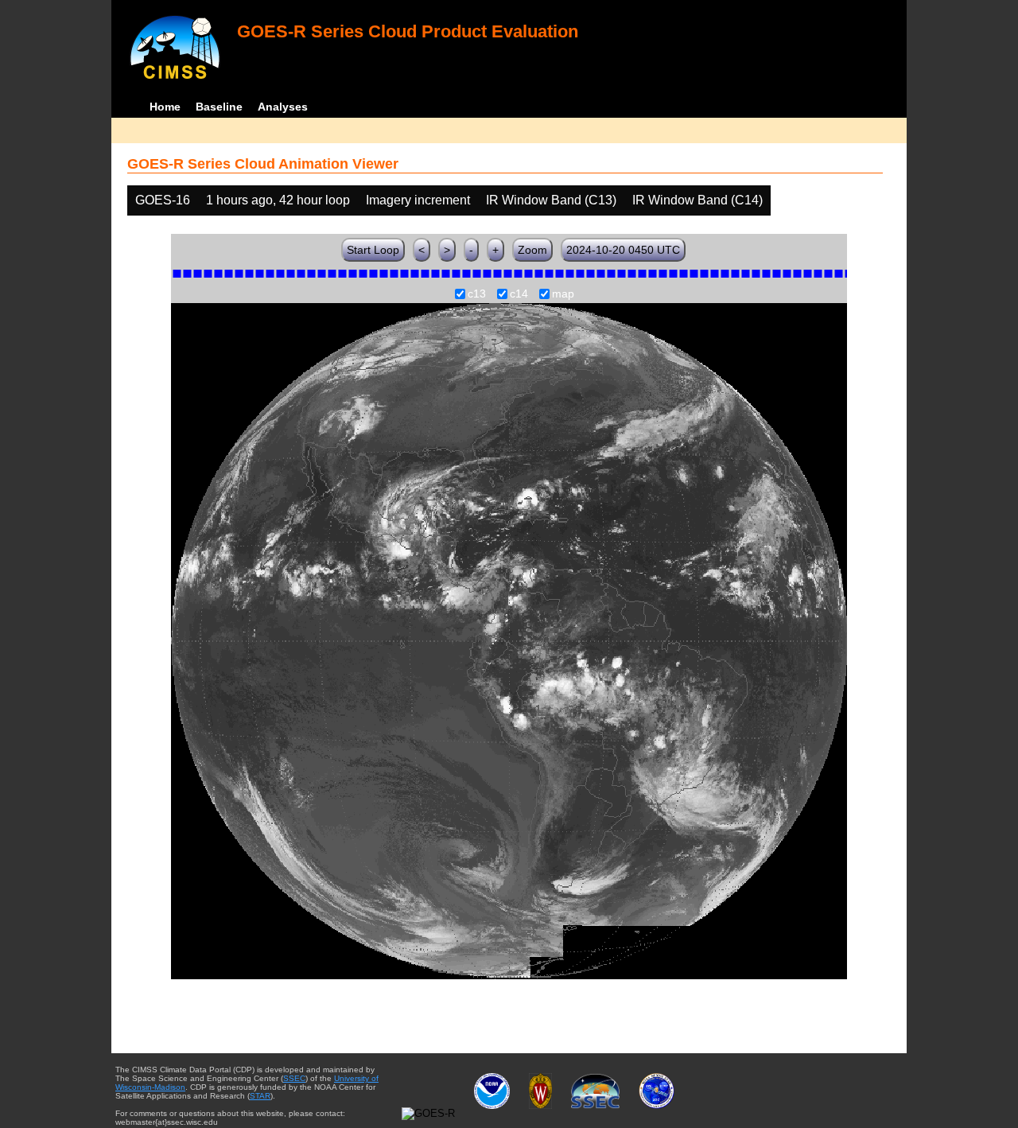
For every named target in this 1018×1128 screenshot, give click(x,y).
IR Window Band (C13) (551, 200)
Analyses (283, 106)
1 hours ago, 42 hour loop (278, 200)
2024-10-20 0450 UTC (623, 249)
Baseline (219, 106)
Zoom (532, 249)
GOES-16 (162, 200)
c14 (519, 294)
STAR (260, 1095)
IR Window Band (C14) (697, 200)
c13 (477, 294)
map (563, 294)
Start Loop (373, 249)
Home (165, 106)
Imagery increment (418, 200)
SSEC (294, 1078)
